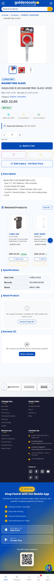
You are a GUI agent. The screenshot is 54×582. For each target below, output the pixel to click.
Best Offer (4, 406)
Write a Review (27, 354)
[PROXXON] (29, 387)
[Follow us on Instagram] (42, 471)
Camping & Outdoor (8, 416)
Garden (3, 426)
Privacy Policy (6, 442)
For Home (4, 409)
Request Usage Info (27, 322)
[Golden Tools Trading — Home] (27, 3)
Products (14, 15)
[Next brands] (50, 387)
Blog (30, 416)
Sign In (30, 409)
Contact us (32, 413)
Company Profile (34, 406)
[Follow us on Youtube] (48, 471)
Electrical (4, 419)
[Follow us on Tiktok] (30, 477)
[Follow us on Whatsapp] (30, 471)
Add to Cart (28, 145)
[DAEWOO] (14, 387)
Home (6, 15)
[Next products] (50, 240)
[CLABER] (45, 387)
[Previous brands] (4, 387)
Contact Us (5, 435)
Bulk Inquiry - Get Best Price (28, 163)
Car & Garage (6, 422)
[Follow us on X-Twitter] (36, 477)
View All (46, 207)
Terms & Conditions (8, 439)
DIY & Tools (5, 413)
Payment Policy (6, 445)
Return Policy (6, 448)
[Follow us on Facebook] (36, 471)
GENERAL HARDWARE (30, 15)
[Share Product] (40, 154)
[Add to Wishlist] (13, 154)
